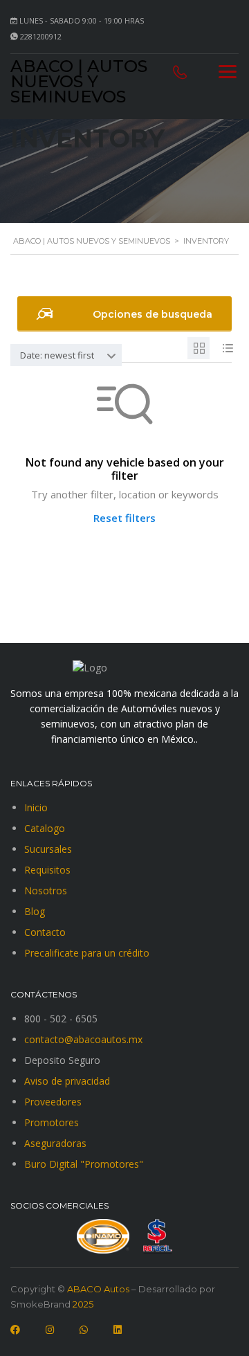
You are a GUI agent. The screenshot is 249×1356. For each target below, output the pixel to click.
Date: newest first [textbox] (57, 355)
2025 (82, 1304)
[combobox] (66, 355)
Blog (34, 911)
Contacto (45, 932)
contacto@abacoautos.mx (83, 1039)
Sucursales (48, 849)
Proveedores (53, 1101)
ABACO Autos (98, 1288)
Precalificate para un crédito (86, 952)
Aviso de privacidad (67, 1080)
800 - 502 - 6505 (61, 1018)
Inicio (36, 807)
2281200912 (41, 36)
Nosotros (45, 890)
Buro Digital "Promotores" (83, 1163)
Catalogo (44, 828)
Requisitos (47, 869)
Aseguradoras (55, 1143)
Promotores (51, 1122)
